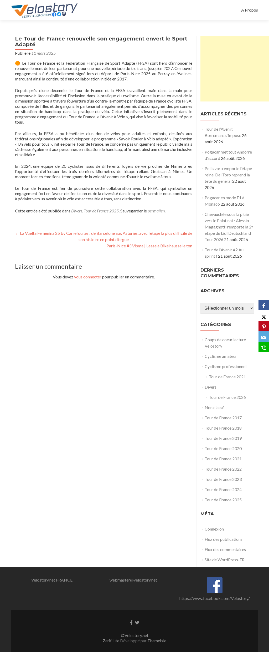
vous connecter (87, 276)
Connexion (214, 528)
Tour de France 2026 (227, 397)
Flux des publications (223, 539)
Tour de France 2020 (223, 448)
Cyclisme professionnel (225, 366)
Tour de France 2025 (101, 210)
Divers (76, 210)
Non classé (214, 407)
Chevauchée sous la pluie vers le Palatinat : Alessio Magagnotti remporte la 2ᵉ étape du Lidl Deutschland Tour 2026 (229, 227)
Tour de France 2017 (223, 417)
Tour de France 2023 (223, 479)
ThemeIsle (156, 640)
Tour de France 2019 (223, 438)
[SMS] (263, 347)
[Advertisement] (234, 68)
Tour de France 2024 (223, 489)
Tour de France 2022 (223, 468)
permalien (156, 210)
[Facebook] (263, 305)
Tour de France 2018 (223, 427)
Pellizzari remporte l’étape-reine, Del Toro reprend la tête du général (229, 175)
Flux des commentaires (225, 549)
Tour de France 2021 (227, 376)
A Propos (249, 9)
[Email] (263, 336)
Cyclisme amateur (221, 356)
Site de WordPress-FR (225, 559)
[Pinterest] (263, 326)
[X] (263, 315)
